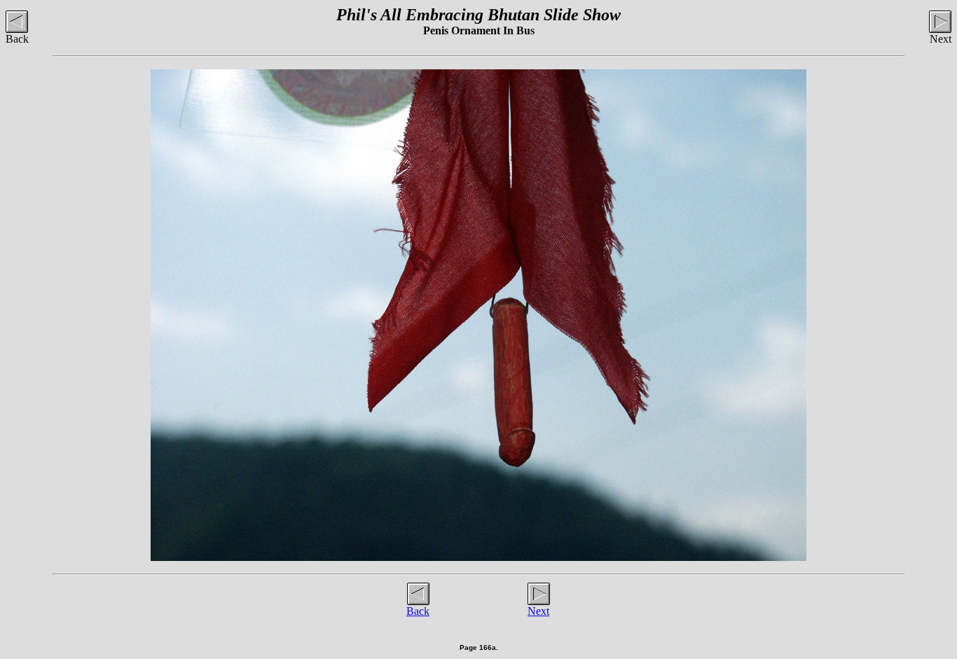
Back (417, 611)
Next (538, 611)
